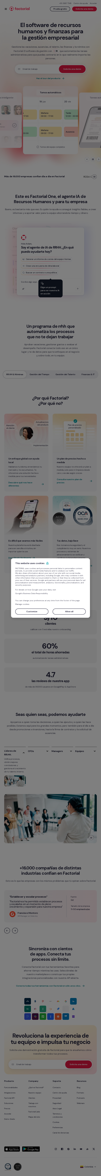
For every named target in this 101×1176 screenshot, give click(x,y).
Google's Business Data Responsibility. (31, 593)
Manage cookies (22, 604)
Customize (31, 611)
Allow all (69, 611)
